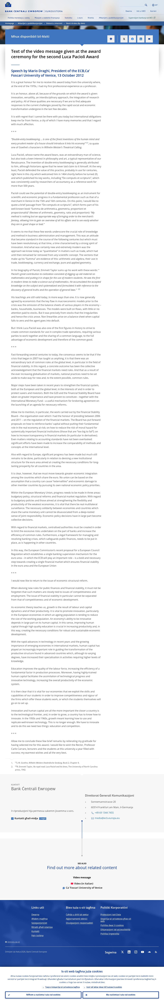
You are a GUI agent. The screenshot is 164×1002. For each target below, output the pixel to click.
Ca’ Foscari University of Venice (84, 888)
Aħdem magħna (39, 919)
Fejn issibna (37, 936)
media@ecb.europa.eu (107, 818)
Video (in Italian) (83, 884)
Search (146, 5)
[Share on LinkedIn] (140, 39)
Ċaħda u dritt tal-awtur (77, 915)
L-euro (80, 18)
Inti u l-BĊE (141, 11)
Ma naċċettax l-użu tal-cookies (120, 995)
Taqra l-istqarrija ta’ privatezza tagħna (62, 987)
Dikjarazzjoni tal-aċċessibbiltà (115, 930)
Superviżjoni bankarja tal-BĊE (141, 18)
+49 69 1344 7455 (104, 813)
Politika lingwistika (109, 934)
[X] (122, 952)
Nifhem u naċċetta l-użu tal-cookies (43, 995)
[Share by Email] (149, 39)
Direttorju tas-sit (13, 942)
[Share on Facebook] (132, 39)
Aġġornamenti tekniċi (76, 919)
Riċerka (91, 18)
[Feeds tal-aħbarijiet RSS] (156, 952)
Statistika (68, 18)
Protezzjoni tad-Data (110, 915)
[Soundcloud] (149, 952)
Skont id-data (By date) (75, 23)
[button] (150, 5)
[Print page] (111, 39)
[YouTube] (142, 952)
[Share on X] (124, 39)
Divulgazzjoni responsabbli (79, 923)
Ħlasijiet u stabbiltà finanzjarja (47, 18)
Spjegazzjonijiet (39, 923)
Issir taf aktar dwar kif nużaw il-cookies (104, 987)
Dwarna (129, 11)
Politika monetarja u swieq (19, 18)
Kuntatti (35, 931)
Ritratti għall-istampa (42, 927)
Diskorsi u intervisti (54, 23)
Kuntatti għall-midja (26, 818)
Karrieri (153, 11)
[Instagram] (136, 952)
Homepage (9, 23)
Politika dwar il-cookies (112, 925)
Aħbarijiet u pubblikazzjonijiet (111, 18)
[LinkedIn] (129, 952)
